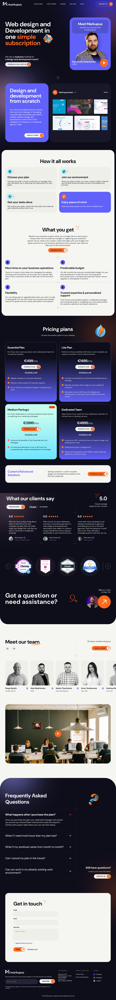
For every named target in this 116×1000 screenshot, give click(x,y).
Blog (82, 4)
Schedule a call (31, 372)
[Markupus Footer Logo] (14, 973)
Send (18, 949)
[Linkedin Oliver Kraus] (93, 538)
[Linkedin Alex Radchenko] (52, 688)
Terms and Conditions (82, 977)
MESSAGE (16, 927)
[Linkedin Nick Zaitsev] (24, 538)
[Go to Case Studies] (58, 77)
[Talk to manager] (105, 601)
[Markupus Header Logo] (12, 4)
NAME (15, 910)
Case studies (38, 4)
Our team (73, 4)
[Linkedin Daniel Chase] (59, 538)
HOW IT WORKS (51, 4)
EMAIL (15, 919)
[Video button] (104, 63)
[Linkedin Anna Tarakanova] (103, 688)
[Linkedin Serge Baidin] (27, 688)
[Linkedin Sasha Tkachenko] (78, 688)
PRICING (62, 4)
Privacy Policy (28, 943)
